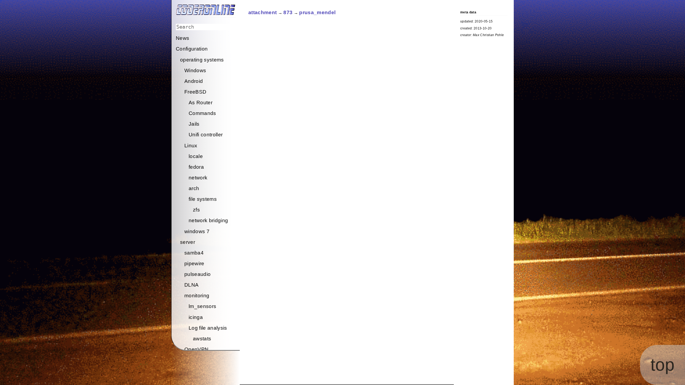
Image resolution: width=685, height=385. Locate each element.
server (187, 242)
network (198, 177)
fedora (196, 167)
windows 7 (197, 231)
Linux (190, 145)
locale (196, 156)
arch (194, 188)
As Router (200, 102)
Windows (195, 70)
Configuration (192, 49)
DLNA (191, 285)
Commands (202, 113)
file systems (203, 199)
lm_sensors (202, 306)
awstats (202, 338)
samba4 (194, 253)
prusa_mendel (317, 12)
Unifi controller (206, 134)
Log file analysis (208, 328)
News (182, 38)
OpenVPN (196, 349)
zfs (196, 210)
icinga (196, 317)
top (662, 364)
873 (287, 12)
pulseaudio (197, 274)
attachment (262, 12)
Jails (194, 124)
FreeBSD (195, 92)
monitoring (196, 295)
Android (193, 81)
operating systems (202, 60)
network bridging (208, 220)
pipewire (194, 263)
